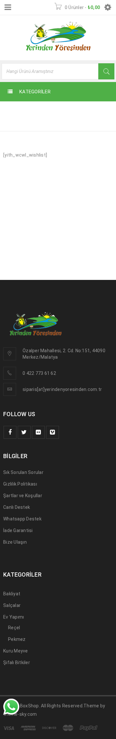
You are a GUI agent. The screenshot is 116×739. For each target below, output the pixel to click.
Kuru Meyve (15, 650)
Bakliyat (11, 593)
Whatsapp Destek (22, 518)
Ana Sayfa (17, 121)
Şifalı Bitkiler (16, 662)
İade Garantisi (18, 530)
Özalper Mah (36, 350)
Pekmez (17, 639)
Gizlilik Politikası (20, 484)
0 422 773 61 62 (39, 373)
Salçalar (12, 605)
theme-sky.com (20, 714)
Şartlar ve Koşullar (22, 495)
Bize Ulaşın (15, 542)
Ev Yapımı (13, 617)
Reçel (14, 627)
